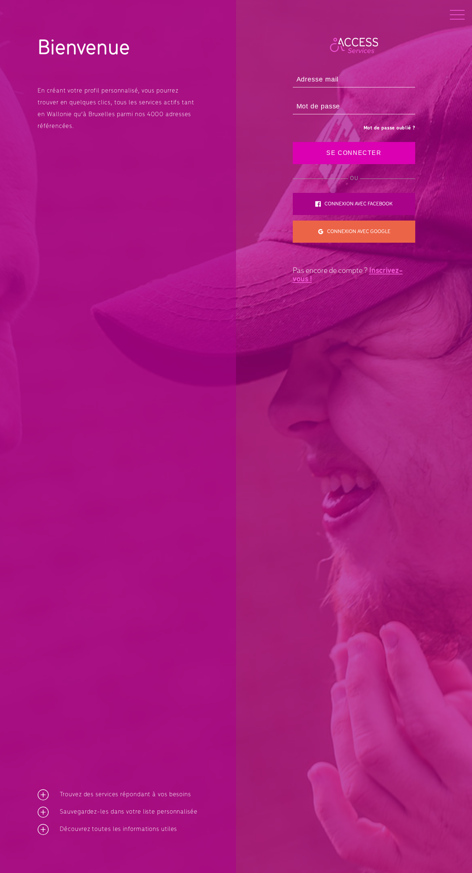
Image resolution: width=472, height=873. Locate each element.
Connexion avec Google (359, 232)
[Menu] (457, 15)
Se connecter (353, 153)
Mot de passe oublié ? (390, 128)
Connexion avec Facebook (358, 204)
